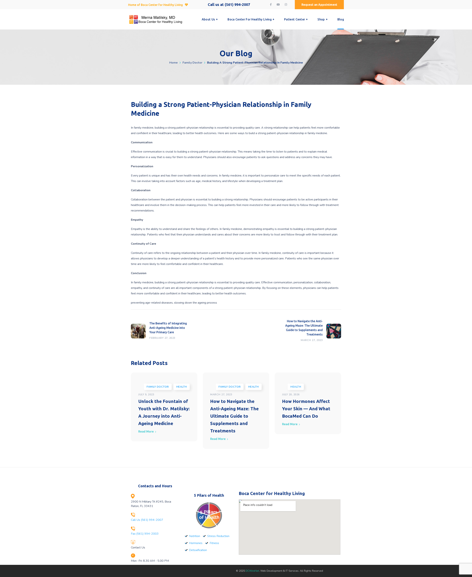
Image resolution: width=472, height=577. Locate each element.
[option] (164, 407)
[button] (319, 4)
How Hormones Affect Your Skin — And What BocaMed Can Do (306, 409)
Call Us (147, 520)
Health (181, 387)
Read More (146, 431)
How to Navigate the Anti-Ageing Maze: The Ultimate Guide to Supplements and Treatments (234, 416)
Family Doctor (192, 63)
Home (173, 63)
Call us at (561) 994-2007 (229, 4)
